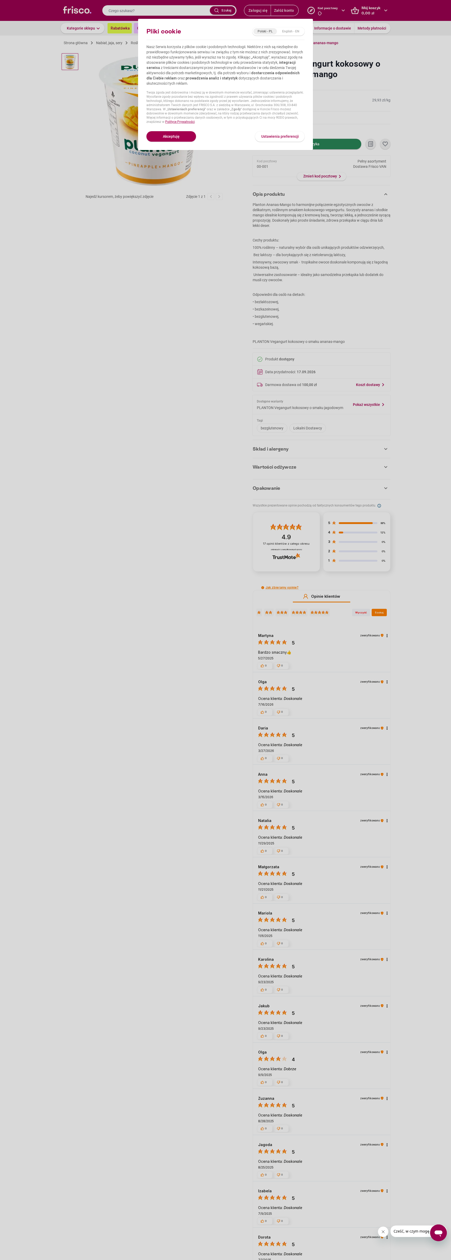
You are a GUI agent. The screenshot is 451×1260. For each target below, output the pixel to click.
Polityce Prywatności (180, 122)
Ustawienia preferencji (280, 136)
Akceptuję (171, 136)
